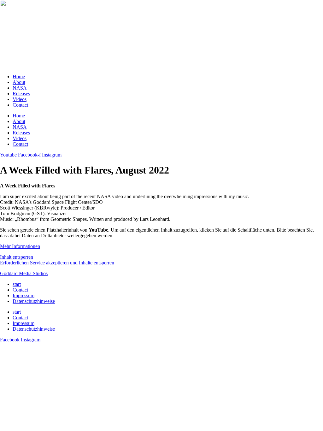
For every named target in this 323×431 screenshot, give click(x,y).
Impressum (23, 295)
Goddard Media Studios (24, 273)
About (19, 82)
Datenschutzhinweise (34, 301)
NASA (20, 88)
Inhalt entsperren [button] (16, 257)
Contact (20, 105)
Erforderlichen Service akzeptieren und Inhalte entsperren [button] (57, 262)
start (17, 284)
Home (19, 76)
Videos (19, 99)
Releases (21, 93)
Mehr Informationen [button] (20, 246)
